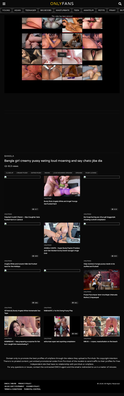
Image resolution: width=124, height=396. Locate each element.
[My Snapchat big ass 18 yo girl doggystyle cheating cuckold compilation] (102, 194)
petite (101, 10)
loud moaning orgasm (62, 173)
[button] (118, 3)
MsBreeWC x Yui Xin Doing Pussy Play (58, 311)
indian (47, 173)
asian (17, 10)
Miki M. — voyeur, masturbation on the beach (100, 342)
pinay (112, 10)
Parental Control (32, 389)
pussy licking (91, 173)
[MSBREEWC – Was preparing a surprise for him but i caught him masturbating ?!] (22, 326)
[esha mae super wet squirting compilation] (62, 326)
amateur (89, 10)
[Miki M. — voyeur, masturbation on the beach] (102, 326)
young (6, 10)
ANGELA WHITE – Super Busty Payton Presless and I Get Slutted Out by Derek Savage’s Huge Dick (62, 250)
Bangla (9, 156)
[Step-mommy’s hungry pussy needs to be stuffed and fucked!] (102, 241)
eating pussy (36, 173)
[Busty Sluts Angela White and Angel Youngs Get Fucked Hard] (62, 186)
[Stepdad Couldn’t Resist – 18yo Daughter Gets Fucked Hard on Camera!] (22, 194)
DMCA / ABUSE (10, 384)
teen (76, 10)
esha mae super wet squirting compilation (59, 342)
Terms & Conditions (13, 389)
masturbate (62, 10)
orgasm (79, 173)
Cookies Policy (32, 386)
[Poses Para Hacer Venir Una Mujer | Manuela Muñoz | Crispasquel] (102, 279)
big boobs (45, 10)
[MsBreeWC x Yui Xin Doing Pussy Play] (62, 287)
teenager (30, 10)
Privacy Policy (24, 384)
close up (9, 173)
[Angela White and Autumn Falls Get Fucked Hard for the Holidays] (22, 241)
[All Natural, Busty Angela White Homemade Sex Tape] (22, 287)
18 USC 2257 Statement (14, 386)
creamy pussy (22, 173)
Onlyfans (8, 214)
